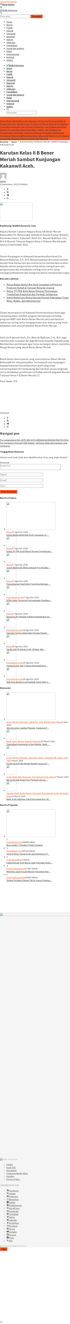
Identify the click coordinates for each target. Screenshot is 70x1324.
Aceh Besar (12, 859)
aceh (9, 722)
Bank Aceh (12, 741)
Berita (15, 722)
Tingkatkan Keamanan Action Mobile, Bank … (28, 744)
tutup (3, 1249)
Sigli (65, 757)
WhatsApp (14, 1199)
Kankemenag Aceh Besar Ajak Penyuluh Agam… (30, 862)
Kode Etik (11, 1167)
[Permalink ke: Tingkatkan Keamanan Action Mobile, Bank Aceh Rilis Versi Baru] (11, 738)
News (9, 532)
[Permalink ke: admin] (3, 178)
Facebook (14, 1190)
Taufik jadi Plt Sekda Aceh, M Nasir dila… (26, 649)
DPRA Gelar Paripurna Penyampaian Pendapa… (29, 600)
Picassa (12, 1234)
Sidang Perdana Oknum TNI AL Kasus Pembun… (29, 880)
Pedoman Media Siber (17, 1173)
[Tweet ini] (8, 192)
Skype (12, 1228)
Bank (14, 776)
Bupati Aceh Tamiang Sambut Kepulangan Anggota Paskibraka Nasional (34, 137)
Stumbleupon (15, 1205)
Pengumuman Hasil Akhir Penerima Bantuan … (29, 584)
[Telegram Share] (8, 195)
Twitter (12, 1193)
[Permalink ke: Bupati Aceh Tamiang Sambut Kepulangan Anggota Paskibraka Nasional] (11, 610)
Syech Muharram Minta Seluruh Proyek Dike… (28, 567)
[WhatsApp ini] (8, 198)
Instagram (14, 1211)
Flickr (11, 1237)
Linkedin (13, 1220)
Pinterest (13, 1196)
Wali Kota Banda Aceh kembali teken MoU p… (28, 682)
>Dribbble (13, 1214)
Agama (10, 793)
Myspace (13, 1225)
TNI (8, 760)
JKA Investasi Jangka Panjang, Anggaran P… (28, 727)
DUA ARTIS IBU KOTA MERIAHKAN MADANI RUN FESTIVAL (34, 440)
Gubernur (33, 722)
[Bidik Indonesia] (8, 10)
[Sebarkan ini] (8, 189)
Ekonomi (23, 722)
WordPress (14, 1208)
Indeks (10, 1164)
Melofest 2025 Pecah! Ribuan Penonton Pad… (28, 871)
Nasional (33, 757)
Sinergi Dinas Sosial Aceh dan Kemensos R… (28, 853)
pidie (59, 757)
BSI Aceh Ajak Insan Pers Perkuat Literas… (27, 779)
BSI (19, 776)
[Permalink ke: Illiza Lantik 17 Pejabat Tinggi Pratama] (31, 836)
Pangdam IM (50, 757)
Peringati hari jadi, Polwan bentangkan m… (27, 665)
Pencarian (36, 16)
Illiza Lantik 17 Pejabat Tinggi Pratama (25, 845)
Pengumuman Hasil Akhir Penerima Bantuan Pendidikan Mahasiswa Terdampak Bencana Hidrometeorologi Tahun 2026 (32, 134)
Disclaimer (12, 1170)
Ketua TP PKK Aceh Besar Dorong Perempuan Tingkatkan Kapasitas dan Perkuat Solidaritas (34, 125)
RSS (11, 1240)
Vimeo (12, 1217)
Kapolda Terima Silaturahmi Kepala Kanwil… (28, 633)
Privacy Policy (13, 1179)
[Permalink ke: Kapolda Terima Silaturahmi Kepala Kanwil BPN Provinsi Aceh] (11, 627)
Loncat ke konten (8, 1)
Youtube (13, 1231)
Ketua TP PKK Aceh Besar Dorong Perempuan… (30, 551)
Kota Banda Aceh (15, 597)
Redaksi (10, 1176)
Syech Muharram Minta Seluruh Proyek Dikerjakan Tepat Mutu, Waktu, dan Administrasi (33, 128)
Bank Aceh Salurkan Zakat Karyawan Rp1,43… (29, 799)
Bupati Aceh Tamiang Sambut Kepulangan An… (29, 616)
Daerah (28, 741)
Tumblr (12, 1202)
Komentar (5, 462)
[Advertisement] (35, 397)
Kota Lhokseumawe (16, 868)
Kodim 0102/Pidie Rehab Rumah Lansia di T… (28, 763)
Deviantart (14, 1223)
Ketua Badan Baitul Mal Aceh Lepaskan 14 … (28, 534)
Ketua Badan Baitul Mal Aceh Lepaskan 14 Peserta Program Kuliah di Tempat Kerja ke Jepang (34, 286)
